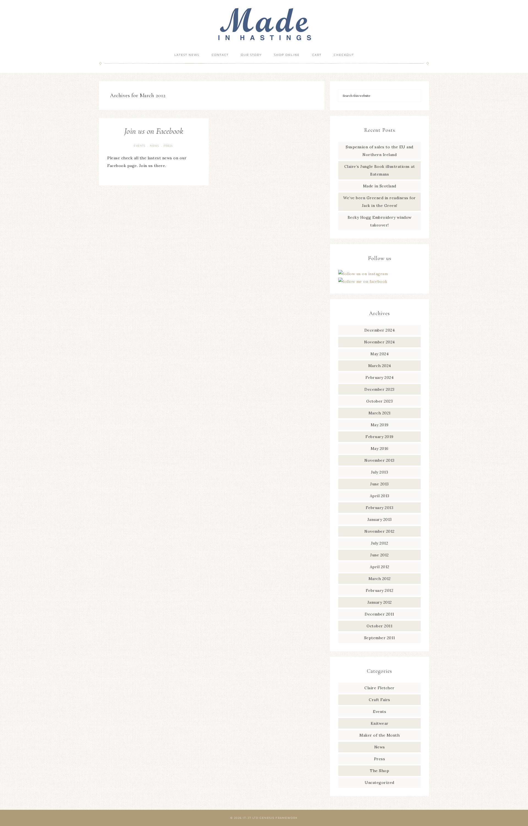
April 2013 (379, 495)
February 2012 (380, 590)
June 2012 (379, 555)
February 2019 (379, 436)
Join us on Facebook (154, 131)
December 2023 (379, 389)
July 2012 (379, 543)
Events (139, 145)
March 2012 (380, 578)
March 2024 (379, 365)
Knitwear (380, 723)
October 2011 (379, 625)
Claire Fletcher (379, 687)
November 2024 (379, 342)
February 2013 (380, 507)
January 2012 (379, 602)
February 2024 (379, 377)
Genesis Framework (279, 817)
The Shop (379, 770)
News (154, 145)
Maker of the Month (379, 735)
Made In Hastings (264, 24)
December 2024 (379, 330)
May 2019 (380, 424)
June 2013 (379, 484)
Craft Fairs (379, 699)
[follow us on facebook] (362, 281)
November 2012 (379, 531)
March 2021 (380, 413)
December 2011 (379, 614)
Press (168, 145)
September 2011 (379, 637)
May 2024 (379, 353)
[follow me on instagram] (363, 273)
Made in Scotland (379, 186)
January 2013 (379, 519)
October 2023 (379, 401)
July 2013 (379, 472)
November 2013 (379, 460)
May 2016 (380, 448)
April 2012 (379, 566)
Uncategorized (379, 782)
